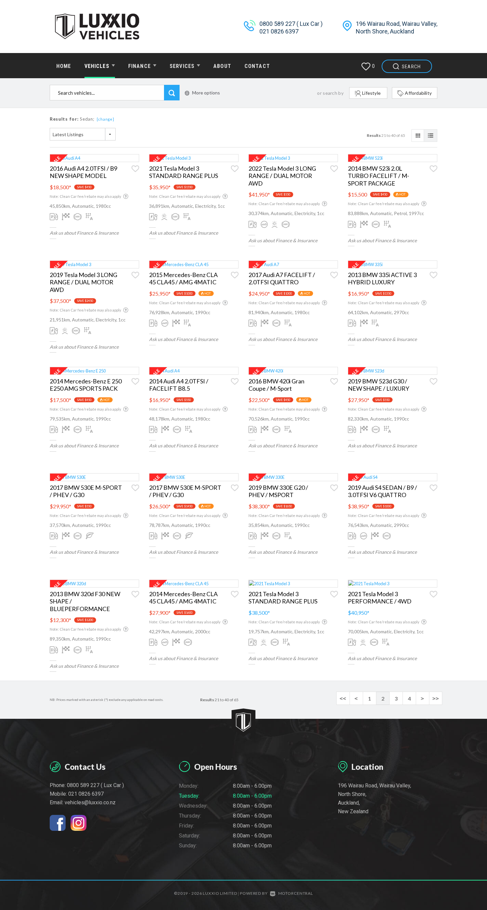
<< (343, 698)
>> (435, 698)
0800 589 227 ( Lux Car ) (291, 23)
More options (206, 92)
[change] (105, 119)
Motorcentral (295, 893)
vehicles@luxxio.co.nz (90, 802)
